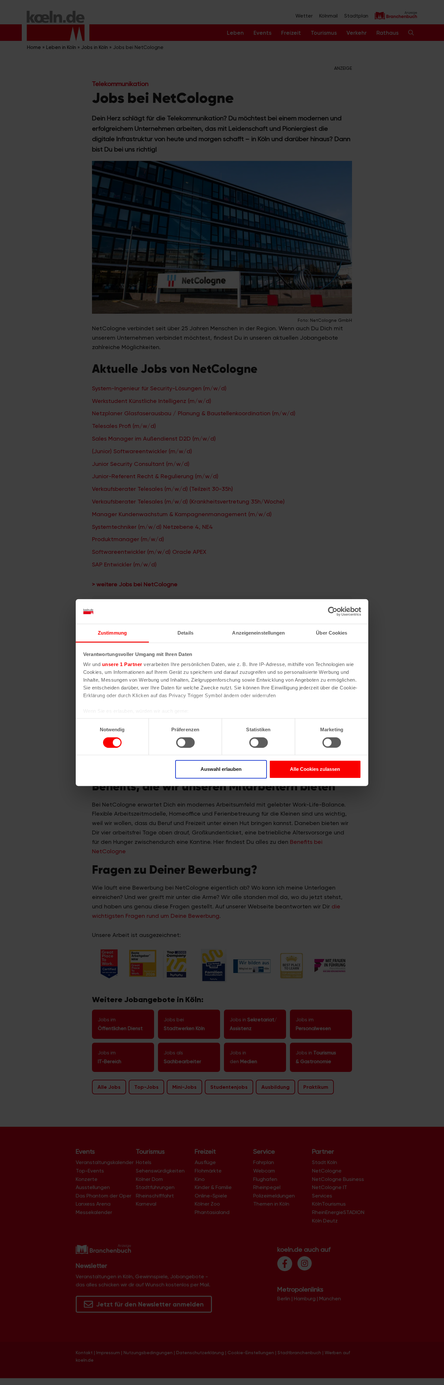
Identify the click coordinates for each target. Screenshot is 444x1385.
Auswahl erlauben (221, 769)
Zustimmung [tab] (112, 633)
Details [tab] (185, 633)
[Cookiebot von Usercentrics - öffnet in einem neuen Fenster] (332, 611)
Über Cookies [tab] (331, 633)
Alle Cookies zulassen (315, 769)
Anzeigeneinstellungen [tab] (258, 633)
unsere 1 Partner (122, 664)
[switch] (185, 742)
